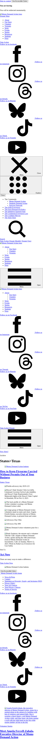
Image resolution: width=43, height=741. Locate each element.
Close (3, 195)
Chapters (8, 24)
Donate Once (26, 241)
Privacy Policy (10, 583)
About (7, 20)
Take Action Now (6, 563)
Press (6, 38)
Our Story (8, 22)
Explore (38, 193)
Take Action (4, 42)
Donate (12, 428)
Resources (8, 34)
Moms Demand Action (17, 201)
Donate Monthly (15, 241)
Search (2, 239)
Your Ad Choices (11, 585)
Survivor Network (15, 205)
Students (8, 36)
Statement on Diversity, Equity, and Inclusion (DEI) (23, 581)
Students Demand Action (18, 203)
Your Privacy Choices (12, 587)
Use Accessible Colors (19, 1)
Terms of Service (11, 589)
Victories (8, 26)
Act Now (5, 554)
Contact (7, 579)
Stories (7, 32)
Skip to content (5, 1)
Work (7, 28)
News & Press (10, 577)
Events (7, 30)
